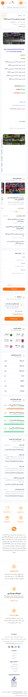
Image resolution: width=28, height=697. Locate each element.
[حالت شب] (6, 3)
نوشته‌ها (19, 15)
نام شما (23, 257)
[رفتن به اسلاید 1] (16, 211)
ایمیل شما (23, 263)
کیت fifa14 (20, 34)
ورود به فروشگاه (14, 600)
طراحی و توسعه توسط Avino (21, 695)
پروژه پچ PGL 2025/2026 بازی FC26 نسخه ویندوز (12, 428)
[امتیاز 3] (19, 285)
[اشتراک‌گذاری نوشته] (4, 15)
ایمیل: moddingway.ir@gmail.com (13, 643)
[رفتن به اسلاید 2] (14, 211)
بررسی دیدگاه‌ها (14, 319)
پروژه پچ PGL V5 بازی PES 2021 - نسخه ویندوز (13, 413)
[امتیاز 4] (16, 285)
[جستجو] (3, 7)
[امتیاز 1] (24, 285)
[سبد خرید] (10, 3)
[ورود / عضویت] (2, 3)
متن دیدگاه (23, 270)
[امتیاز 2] (21, 285)
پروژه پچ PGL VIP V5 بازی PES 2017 (15, 420)
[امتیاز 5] (14, 285)
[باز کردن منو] (25, 3)
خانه (24, 15)
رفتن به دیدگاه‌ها (21, 26)
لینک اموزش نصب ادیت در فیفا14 (17, 128)
